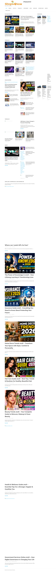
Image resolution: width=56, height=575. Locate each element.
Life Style (14, 8)
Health (31, 8)
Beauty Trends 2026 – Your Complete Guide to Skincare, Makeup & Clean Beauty (30, 103)
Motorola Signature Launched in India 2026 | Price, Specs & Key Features (30, 61)
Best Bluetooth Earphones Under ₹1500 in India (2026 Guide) (9, 50)
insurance (12, 314)
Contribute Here (41, 8)
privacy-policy (8, 10)
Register (46, 8)
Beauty (12, 418)
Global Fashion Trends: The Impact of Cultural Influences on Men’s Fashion (30, 139)
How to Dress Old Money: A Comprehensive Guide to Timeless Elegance (9, 139)
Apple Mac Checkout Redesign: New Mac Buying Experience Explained (30, 50)
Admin (25, 20)
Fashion (10, 8)
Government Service (14, 561)
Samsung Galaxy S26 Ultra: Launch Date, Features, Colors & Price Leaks (9, 74)
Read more (21, 24)
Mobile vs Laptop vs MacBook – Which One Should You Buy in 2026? (19, 50)
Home (6, 8)
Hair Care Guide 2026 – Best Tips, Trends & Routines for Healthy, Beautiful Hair (30, 34)
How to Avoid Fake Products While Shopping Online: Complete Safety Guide (11, 86)
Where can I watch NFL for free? (16, 245)
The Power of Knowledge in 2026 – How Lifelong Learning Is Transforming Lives (27, 18)
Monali (11, 161)
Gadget (6, 145)
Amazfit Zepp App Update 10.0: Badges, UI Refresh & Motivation (9, 61)
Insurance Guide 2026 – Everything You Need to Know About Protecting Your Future (9, 34)
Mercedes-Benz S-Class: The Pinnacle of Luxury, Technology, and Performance (44, 93)
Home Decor (35, 8)
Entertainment (26, 8)
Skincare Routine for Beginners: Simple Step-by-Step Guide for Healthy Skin (30, 113)
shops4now (27, 2)
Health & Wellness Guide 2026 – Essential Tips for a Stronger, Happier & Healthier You (30, 108)
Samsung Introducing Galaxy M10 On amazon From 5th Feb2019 (30, 176)
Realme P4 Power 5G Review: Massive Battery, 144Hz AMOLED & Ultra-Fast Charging (19, 74)
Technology (20, 8)
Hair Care (12, 382)
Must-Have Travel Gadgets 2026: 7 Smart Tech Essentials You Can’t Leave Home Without (30, 163)
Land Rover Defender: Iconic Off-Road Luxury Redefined (44, 21)
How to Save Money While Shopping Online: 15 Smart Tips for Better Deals (14, 99)
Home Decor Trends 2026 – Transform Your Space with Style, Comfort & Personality (19, 34)
